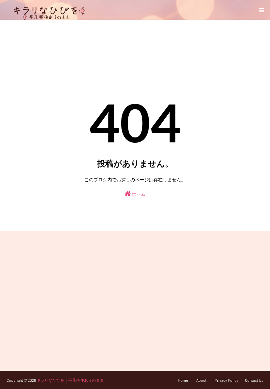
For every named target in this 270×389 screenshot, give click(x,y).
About (201, 380)
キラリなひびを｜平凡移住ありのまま (70, 380)
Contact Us (254, 380)
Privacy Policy (226, 380)
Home (183, 380)
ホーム (138, 194)
